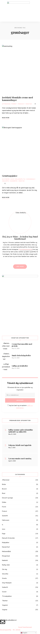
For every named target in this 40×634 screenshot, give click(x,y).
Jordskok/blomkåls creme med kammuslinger (17, 98)
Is (2, 525)
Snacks (4, 578)
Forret (14, 104)
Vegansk (5, 605)
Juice (12, 179)
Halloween (5, 520)
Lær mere (20, 266)
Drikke (4, 502)
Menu (36, 11)
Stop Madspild (6, 583)
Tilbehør (5, 601)
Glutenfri (5, 179)
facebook (14, 260)
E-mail (25, 260)
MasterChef (6, 547)
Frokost (21, 104)
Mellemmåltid (20, 179)
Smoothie (5, 574)
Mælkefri (5, 181)
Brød (3, 493)
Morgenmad (30, 179)
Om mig (4, 569)
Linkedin (18, 260)
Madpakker (5, 543)
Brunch (4, 489)
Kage (3, 534)
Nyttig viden (6, 565)
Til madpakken (7, 596)
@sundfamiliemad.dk (26, 249)
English (24, 632)
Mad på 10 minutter (8, 538)
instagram (21, 260)
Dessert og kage (7, 498)
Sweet (4, 592)
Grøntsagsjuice (9, 175)
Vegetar (29, 104)
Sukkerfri (13, 181)
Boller (4, 484)
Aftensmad (6, 104)
